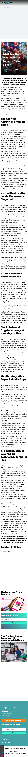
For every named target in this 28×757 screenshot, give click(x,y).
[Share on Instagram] (2, 755)
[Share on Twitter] (2, 749)
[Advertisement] (14, 23)
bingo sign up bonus (12, 168)
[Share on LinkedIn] (2, 752)
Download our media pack (14, 720)
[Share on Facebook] (2, 747)
